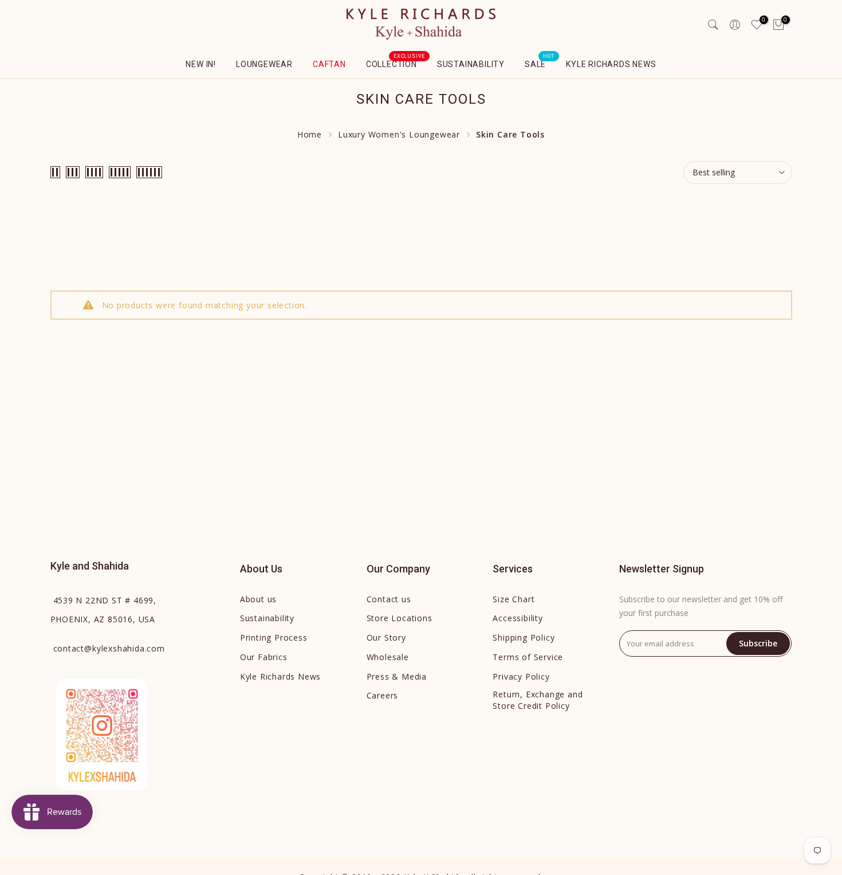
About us (258, 599)
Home (309, 134)
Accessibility (517, 618)
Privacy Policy (521, 676)
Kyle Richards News (611, 64)
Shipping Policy (523, 637)
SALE (539, 63)
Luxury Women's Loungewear (399, 134)
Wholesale (388, 657)
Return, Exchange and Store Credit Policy (538, 700)
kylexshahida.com (109, 648)
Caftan (329, 64)
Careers (383, 695)
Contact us (389, 599)
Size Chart (513, 599)
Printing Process (274, 637)
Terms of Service (528, 657)
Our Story (386, 637)
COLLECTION (396, 63)
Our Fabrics (264, 657)
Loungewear (264, 64)
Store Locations (399, 618)
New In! (201, 64)
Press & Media (397, 676)
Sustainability (471, 64)
